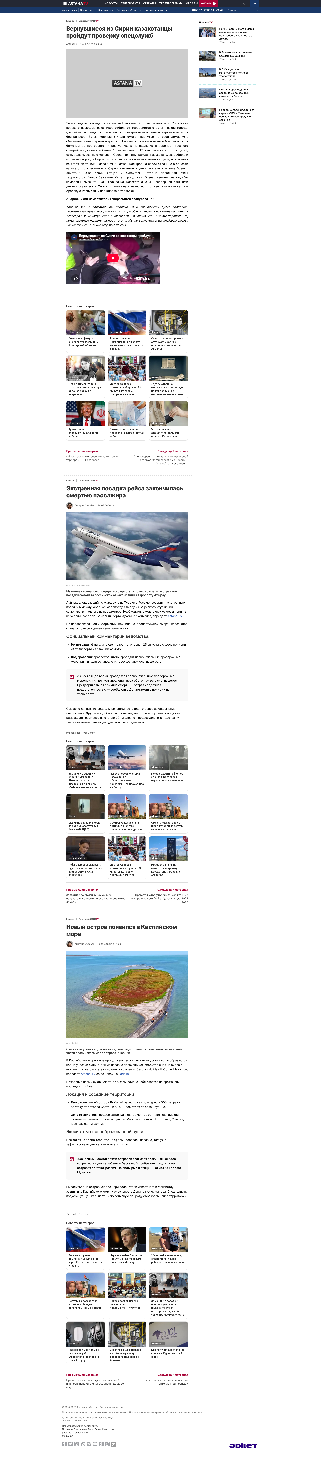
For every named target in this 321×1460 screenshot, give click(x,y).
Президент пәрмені (156, 10)
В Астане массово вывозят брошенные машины (236, 54)
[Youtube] (95, 1444)
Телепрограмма (171, 3)
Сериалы (149, 3)
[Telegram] (89, 1444)
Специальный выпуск (128, 10)
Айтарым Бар (105, 10)
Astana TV (88, 1074)
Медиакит (67, 1435)
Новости (111, 3)
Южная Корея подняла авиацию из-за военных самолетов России (234, 93)
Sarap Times (87, 10)
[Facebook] (64, 1444)
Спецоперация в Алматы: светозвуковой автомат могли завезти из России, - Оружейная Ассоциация (161, 460)
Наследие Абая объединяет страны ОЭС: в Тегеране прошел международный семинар (236, 114)
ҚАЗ (245, 3)
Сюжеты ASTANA (89, 21)
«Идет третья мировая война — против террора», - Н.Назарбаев (92, 458)
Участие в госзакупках (75, 1432)
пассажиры (74, 733)
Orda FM (192, 3)
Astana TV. (175, 616)
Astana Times (69, 10)
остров (84, 1214)
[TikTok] (101, 1444)
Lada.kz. (124, 1074)
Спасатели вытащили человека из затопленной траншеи (165, 1381)
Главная (70, 21)
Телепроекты (130, 3)
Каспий (72, 1214)
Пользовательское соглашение (79, 1425)
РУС (255, 3)
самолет (90, 733)
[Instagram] (76, 1444)
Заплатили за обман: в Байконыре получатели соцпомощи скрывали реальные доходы (95, 898)
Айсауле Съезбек (84, 505)
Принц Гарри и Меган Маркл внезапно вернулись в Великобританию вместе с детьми (237, 33)
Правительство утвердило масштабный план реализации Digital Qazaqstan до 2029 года (159, 898)
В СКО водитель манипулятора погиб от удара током (233, 73)
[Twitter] (70, 1444)
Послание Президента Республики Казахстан (88, 1429)
